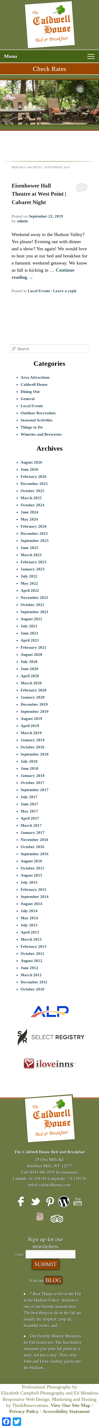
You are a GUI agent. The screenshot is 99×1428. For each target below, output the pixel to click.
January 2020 (33, 697)
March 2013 (31, 939)
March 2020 (31, 683)
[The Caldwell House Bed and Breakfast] (49, 25)
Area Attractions (35, 377)
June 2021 (29, 633)
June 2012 (29, 968)
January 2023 (33, 569)
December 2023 (34, 533)
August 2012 (31, 961)
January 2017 (33, 832)
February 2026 (33, 476)
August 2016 (31, 861)
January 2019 (33, 740)
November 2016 (34, 840)
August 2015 (31, 875)
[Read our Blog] (63, 1201)
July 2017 (29, 797)
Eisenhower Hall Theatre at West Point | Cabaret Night (39, 193)
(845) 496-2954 (42, 1172)
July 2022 (29, 576)
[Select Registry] (49, 1047)
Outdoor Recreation (38, 413)
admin (22, 221)
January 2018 (33, 775)
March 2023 (31, 555)
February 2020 (33, 690)
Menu (10, 56)
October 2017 (32, 783)
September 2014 (35, 897)
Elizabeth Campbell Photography (32, 1393)
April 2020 (30, 676)
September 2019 (35, 711)
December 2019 (34, 704)
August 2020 (31, 654)
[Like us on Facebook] (21, 1201)
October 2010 (32, 989)
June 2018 (29, 768)
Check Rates (49, 68)
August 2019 (31, 719)
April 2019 (30, 726)
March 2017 (31, 825)
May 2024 (29, 519)
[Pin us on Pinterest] (49, 1201)
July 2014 (29, 911)
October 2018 (32, 747)
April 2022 (30, 590)
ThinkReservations (30, 1405)
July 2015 (29, 882)
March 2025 (31, 498)
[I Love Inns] (50, 1075)
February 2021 (33, 647)
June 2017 (29, 804)
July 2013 (29, 925)
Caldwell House (34, 384)
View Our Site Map (70, 1405)
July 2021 (29, 626)
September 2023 (35, 540)
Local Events (39, 291)
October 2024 (32, 505)
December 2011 (34, 982)
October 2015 (32, 868)
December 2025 (34, 484)
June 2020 (29, 669)
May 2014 (29, 918)
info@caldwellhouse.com (50, 1184)
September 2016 (35, 854)
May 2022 (29, 583)
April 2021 (30, 640)
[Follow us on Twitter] (35, 1201)
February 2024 (33, 526)
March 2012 (31, 975)
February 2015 (33, 889)
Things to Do (32, 427)
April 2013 (30, 932)
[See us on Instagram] (42, 1218)
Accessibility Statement (66, 1411)
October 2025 (32, 491)
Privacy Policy (24, 1411)
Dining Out (30, 392)
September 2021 (35, 612)
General (28, 399)
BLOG (53, 1280)
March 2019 (31, 733)
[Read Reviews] (56, 1218)
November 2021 (34, 597)
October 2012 (32, 953)
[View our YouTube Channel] (78, 1201)
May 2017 (29, 811)
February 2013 (33, 946)
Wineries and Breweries (41, 434)
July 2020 (29, 662)
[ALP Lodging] (49, 1022)
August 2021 (31, 619)
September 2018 (35, 754)
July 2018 (29, 761)
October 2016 (32, 847)
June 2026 (29, 469)
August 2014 (31, 904)
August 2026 (31, 462)
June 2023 (29, 548)
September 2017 (35, 790)
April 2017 (30, 818)
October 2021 (32, 605)
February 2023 (33, 562)
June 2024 (29, 512)
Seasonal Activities (37, 420)
